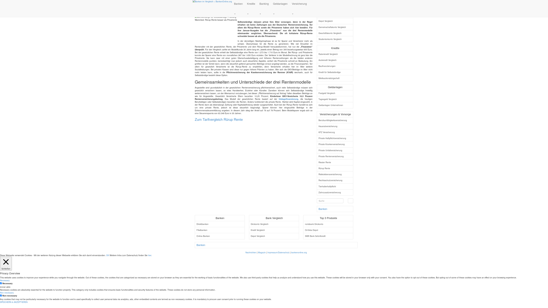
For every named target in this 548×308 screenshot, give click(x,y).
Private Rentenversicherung (331, 156)
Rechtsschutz (330, 180)
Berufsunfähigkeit (333, 120)
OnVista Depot (311, 230)
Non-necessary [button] (7, 292)
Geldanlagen (280, 3)
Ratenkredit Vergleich (328, 54)
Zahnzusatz (330, 192)
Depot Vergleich (326, 21)
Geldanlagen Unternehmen (331, 105)
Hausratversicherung (328, 126)
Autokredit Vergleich (328, 60)
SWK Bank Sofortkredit (315, 236)
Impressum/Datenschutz (278, 252)
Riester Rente (325, 162)
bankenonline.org (299, 252)
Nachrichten (250, 252)
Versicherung (299, 3)
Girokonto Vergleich (259, 224)
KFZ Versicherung (327, 132)
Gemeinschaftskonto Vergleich (332, 27)
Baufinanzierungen (327, 66)
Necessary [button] (5, 280)
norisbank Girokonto (314, 224)
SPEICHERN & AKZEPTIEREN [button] (14, 302)
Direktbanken (202, 224)
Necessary (7, 283)
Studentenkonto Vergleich (330, 39)
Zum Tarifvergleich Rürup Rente (219, 119)
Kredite (251, 3)
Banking (264, 3)
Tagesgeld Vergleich (328, 99)
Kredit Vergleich (258, 230)
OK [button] (107, 255)
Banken (238, 3)
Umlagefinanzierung (288, 99)
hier (149, 255)
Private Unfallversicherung (330, 150)
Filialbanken (202, 230)
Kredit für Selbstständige (330, 72)
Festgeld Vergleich (327, 93)
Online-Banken (203, 236)
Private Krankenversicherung (332, 144)
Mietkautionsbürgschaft (329, 78)
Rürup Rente (324, 168)
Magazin (262, 252)
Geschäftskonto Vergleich (330, 33)
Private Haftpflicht (332, 138)
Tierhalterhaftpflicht (327, 186)
